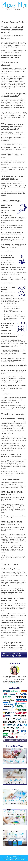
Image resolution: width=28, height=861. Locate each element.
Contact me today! (15, 682)
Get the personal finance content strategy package (12, 655)
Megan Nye (14, 6)
